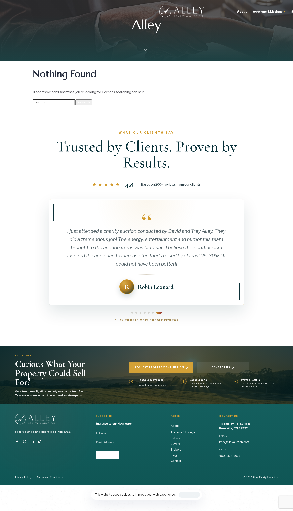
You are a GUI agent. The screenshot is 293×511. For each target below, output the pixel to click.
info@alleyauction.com (234, 442)
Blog (174, 455)
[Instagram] (25, 441)
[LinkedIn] (32, 441)
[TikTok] (40, 441)
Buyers (175, 443)
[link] (146, 227)
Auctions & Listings (269, 11)
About (242, 11)
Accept (189, 494)
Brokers (176, 449)
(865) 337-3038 (229, 455)
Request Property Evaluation (161, 367)
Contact (176, 460)
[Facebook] (17, 441)
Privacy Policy (23, 477)
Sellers (175, 438)
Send (107, 454)
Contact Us (222, 367)
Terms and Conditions (50, 477)
